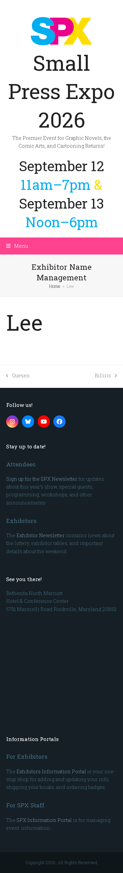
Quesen (18, 375)
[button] (17, 245)
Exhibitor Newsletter (40, 535)
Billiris (103, 375)
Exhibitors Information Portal (51, 771)
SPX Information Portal (44, 820)
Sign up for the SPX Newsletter (41, 479)
